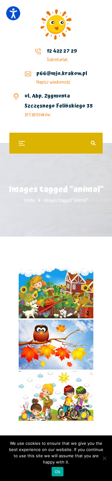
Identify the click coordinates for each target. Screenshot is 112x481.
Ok (57, 471)
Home (29, 200)
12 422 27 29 (62, 51)
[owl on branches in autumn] (56, 345)
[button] (13, 13)
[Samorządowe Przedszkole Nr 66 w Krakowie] (56, 24)
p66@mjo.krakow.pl (61, 73)
